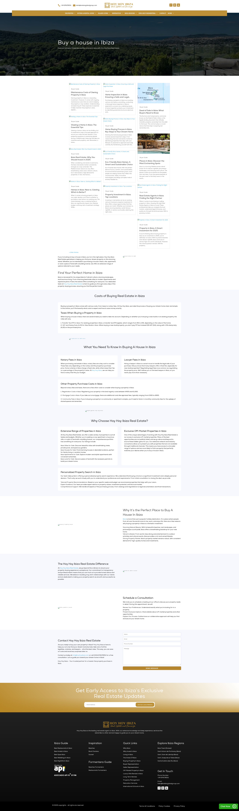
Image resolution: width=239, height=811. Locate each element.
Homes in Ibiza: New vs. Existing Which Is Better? (85, 191)
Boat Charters (94, 751)
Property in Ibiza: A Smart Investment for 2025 (150, 229)
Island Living (103, 13)
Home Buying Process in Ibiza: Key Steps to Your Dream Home (119, 130)
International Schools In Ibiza (133, 786)
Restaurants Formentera (98, 770)
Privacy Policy (179, 806)
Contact (162, 13)
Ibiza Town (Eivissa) (164, 748)
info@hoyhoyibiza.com (80, 655)
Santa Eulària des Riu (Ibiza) (168, 761)
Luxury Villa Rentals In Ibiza (133, 774)
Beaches (92, 748)
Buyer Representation (131, 764)
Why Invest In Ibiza (130, 751)
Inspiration (116, 13)
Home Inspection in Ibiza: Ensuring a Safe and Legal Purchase (117, 96)
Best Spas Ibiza (59, 754)
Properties (69, 13)
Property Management (131, 780)
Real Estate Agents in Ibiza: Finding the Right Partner (151, 197)
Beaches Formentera (96, 767)
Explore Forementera (147, 13)
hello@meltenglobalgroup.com (86, 5)
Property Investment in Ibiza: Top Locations (118, 196)
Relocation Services (130, 783)
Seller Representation (131, 767)
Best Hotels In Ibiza (61, 751)
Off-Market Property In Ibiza (133, 770)
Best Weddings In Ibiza (62, 758)
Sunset (91, 754)
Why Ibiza (126, 748)
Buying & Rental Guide (85, 13)
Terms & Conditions (147, 806)
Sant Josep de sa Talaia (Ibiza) (168, 758)
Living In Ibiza (128, 754)
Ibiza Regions (130, 13)
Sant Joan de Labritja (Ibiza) (168, 754)
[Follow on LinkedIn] (178, 5)
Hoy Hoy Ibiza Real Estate (73, 284)
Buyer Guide (75, 89)
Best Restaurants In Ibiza (63, 748)
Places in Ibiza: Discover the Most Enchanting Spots (151, 162)
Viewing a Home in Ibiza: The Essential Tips (84, 126)
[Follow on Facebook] (170, 5)
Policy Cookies (164, 806)
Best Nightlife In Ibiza (61, 761)
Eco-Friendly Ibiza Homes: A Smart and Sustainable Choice (119, 163)
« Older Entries (73, 252)
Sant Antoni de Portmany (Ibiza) (169, 751)
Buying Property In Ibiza (131, 761)
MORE (170, 13)
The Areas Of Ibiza (129, 758)
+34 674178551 (66, 5)
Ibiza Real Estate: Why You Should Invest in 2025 (83, 158)
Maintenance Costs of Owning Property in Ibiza (84, 93)
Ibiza (124, 519)
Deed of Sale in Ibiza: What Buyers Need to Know (151, 112)
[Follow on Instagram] (174, 5)
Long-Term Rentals (130, 777)
